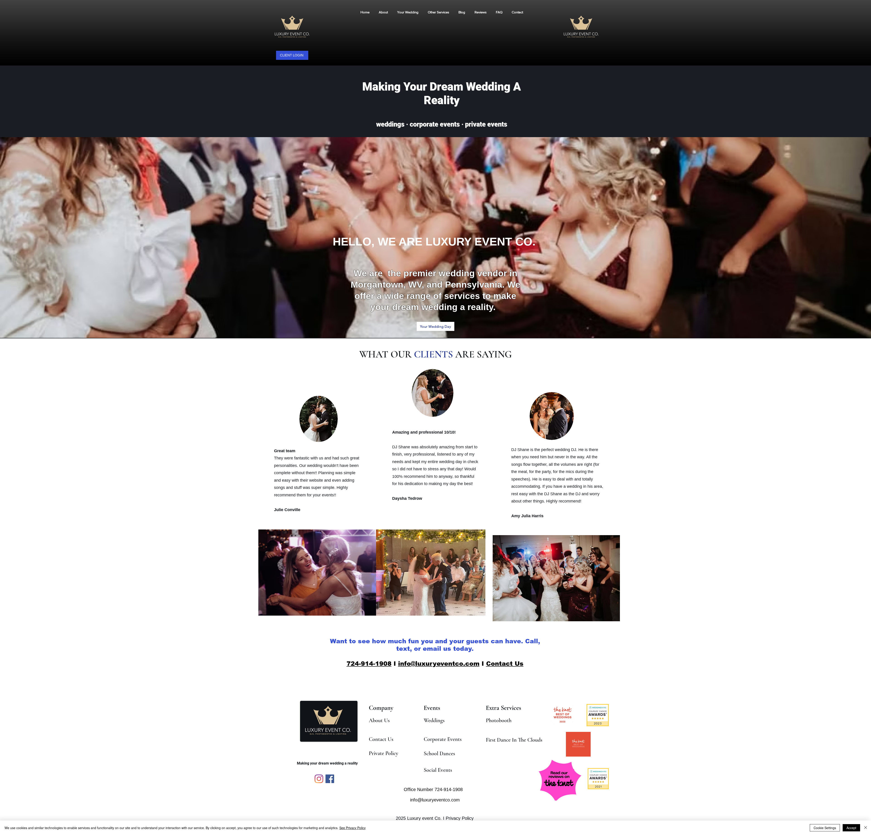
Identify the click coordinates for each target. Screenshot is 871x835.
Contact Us (505, 663)
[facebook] (329, 778)
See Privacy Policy (352, 827)
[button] (438, 12)
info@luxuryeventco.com (439, 663)
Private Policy (383, 753)
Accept (851, 827)
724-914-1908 (369, 663)
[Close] (865, 827)
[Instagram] (319, 778)
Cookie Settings (825, 827)
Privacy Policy (460, 818)
